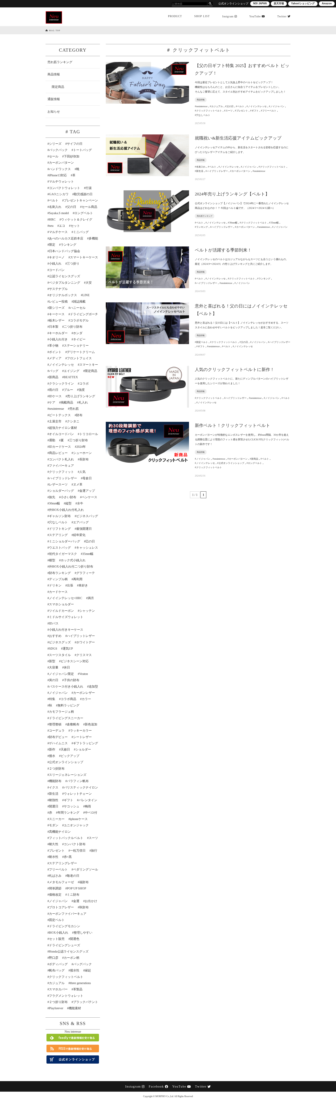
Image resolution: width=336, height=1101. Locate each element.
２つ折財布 (57, 768)
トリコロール (88, 434)
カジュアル (57, 983)
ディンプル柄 (58, 579)
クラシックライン (61, 383)
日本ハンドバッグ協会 (64, 251)
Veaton (83, 673)
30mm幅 (54, 503)
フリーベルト (58, 869)
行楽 (89, 188)
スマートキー (88, 364)
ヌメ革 (77, 484)
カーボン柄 (71, 957)
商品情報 (53, 74)
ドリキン (55, 585)
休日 (67, 667)
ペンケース (89, 497)
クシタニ (73, 421)
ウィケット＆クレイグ (76, 219)
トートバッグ (82, 150)
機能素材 (75, 1008)
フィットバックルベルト (66, 838)
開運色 (74, 938)
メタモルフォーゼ (61, 882)
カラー (86, 699)
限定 (52, 244)
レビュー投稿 (58, 301)
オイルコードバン (61, 434)
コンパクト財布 (75, 844)
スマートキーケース (84, 257)
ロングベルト (83, 213)
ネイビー (79, 339)
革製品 (77, 989)
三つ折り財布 (78, 440)
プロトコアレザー (61, 907)
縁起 (88, 970)
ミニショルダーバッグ (64, 541)
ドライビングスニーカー (66, 718)
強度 (82, 389)
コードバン (57, 270)
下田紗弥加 (71, 156)
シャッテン (87, 610)
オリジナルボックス (63, 295)
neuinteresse (56, 408)
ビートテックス (60, 415)
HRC (52, 219)
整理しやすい (83, 932)
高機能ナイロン (60, 831)
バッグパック (82, 964)
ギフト (68, 800)
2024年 (81, 446)
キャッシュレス (87, 547)
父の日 (71, 206)
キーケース (57, 314)
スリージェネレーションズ (67, 774)
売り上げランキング (81, 396)
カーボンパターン (61, 162)
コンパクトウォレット (64, 188)
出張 (70, 585)
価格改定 (55, 894)
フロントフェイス (79, 358)
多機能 (93, 238)
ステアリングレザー (63, 863)
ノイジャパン (58, 901)
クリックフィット (61, 471)
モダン (53, 825)
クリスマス (84, 655)
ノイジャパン (58, 692)
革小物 (53, 345)
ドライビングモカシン (64, 926)
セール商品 (89, 206)
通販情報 (53, 99)
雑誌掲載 (79, 301)
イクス (53, 787)
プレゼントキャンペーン (81, 200)
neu (51, 225)
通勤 (52, 440)
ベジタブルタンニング (64, 282)
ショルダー (83, 749)
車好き (83, 585)
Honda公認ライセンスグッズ (68, 951)
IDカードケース (60, 446)
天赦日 (65, 749)
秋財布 (84, 907)
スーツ (93, 838)
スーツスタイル (60, 655)
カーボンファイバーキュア (67, 913)
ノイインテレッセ (61, 364)
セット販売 (57, 938)
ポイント (55, 352)
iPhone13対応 (58, 175)
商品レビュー (58, 453)
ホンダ (77, 333)
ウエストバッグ (60, 547)
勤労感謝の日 (83, 194)
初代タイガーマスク (63, 553)
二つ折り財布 (73, 326)
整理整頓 (55, 724)
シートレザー (82, 737)
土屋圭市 (55, 421)
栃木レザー (57, 320)
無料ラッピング (68, 705)
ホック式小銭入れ (73, 560)
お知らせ (53, 111)
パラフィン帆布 (78, 781)
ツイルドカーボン (61, 610)
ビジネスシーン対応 (75, 661)
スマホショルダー (61, 604)
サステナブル (58, 288)
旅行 (94, 850)
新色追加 (91, 724)
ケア (52, 402)
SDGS (53, 648)
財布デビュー (58, 737)
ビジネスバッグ (87, 516)
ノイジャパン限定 (61, 673)
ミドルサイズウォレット (66, 617)
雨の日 (53, 389)
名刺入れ (55, 206)
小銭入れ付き (58, 339)
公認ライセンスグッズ (64, 276)
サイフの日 (74, 143)
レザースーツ (58, 484)
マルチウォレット (61, 181)
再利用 (77, 579)
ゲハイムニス (58, 743)
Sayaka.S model (59, 213)
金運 (76, 901)
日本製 (53, 326)
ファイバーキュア (61, 465)
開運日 (53, 806)
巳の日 (90, 541)
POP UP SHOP (76, 888)
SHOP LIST (202, 16)
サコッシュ (71, 806)
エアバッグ (81, 522)
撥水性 (74, 970)
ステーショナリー (76, 345)
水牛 (80, 503)
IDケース (55, 396)
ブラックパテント (85, 1002)
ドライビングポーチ (84, 314)
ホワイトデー (85, 642)
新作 (52, 749)
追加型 (93, 686)
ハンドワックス (60, 169)
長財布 (84, 459)
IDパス (54, 623)
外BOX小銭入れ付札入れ (66, 509)
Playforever (56, 1008)
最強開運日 (84, 528)
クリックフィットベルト (66, 976)
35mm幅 (87, 553)
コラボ (84, 383)
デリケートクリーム (81, 352)
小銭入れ (55, 263)
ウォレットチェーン (78, 793)
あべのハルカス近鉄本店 (66, 238)
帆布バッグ (57, 970)
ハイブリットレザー (81, 635)
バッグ (53, 371)
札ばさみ (55, 875)
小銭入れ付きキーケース (66, 629)
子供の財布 (71, 680)
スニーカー (57, 819)
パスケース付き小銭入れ (66, 686)
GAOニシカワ (58, 194)
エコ (62, 225)
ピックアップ (70, 756)
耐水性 (53, 856)
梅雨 (88, 806)
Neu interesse (73, 1031)
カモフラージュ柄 (61, 711)
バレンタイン (88, 800)
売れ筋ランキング (59, 62)
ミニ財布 (73, 894)
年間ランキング (68, 812)
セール (53, 156)
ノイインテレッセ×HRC (65, 598)
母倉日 (87, 478)
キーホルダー (58, 333)
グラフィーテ (85, 573)
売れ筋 (74, 408)
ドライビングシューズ (64, 945)
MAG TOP (54, 30)
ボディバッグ (58, 964)
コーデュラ (57, 730)
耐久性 (53, 844)
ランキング (68, 244)
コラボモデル (79, 320)
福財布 (84, 882)
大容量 (53, 667)
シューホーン (82, 453)
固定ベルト (57, 920)
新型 (52, 661)
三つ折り (73, 263)
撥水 (52, 756)
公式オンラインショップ (66, 762)
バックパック (58, 150)
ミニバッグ (81, 232)
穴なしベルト (58, 522)
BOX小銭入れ (58, 932)
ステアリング (58, 535)
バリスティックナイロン (81, 787)
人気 (82, 471)
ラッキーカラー (81, 730)
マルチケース (58, 232)
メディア (55, 358)
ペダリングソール (85, 869)
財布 (79, 415)
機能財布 (55, 781)
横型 (52, 560)
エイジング (71, 371)
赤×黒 (68, 856)
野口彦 (53, 957)
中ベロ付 (91, 812)
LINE (86, 295)
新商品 (53, 377)
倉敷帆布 (73, 724)
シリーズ (55, 143)
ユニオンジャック (76, 825)
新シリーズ (57, 307)
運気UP (68, 648)
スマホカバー (58, 989)
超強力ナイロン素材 (63, 427)
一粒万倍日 (78, 850)
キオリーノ (57, 257)
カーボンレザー (84, 692)
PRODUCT (175, 16)
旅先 (52, 497)
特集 (52, 699)
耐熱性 (53, 800)
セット (75, 225)
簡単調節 (55, 888)
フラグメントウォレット (66, 995)
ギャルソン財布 (60, 516)
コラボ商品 (68, 699)
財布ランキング (60, 573)
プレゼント (57, 850)
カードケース (58, 591)
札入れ (83, 402)
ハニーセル (78, 307)
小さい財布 (68, 497)
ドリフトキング (60, 528)
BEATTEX (71, 377)
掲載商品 (67, 402)
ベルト (53, 200)
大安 (89, 282)
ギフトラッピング (85, 743)
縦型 (68, 503)
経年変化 (79, 535)
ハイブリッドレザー (63, 478)
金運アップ (87, 490)
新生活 (53, 793)
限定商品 (58, 86)
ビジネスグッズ (60, 642)
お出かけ (91, 901)
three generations (80, 983)
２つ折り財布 (58, 1002)
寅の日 (53, 680)
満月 (91, 598)
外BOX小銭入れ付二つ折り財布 (71, 566)
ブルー (68, 389)
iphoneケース (79, 819)
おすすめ (55, 635)
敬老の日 (73, 875)
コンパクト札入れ (61, 459)
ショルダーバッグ (61, 490)
